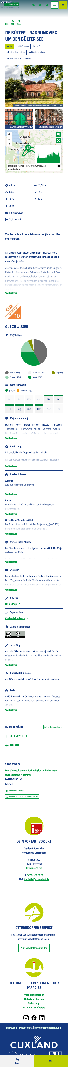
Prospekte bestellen (34, 995)
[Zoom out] (9, 139)
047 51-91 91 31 (35, 875)
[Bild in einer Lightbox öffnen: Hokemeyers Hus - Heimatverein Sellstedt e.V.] (19, 119)
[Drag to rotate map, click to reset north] (9, 144)
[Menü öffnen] (54, 5)
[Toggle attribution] (59, 166)
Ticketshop (34, 1003)
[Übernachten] (63, 5)
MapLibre (12, 165)
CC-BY (60, 105)
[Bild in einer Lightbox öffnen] (13, 311)
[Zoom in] (9, 134)
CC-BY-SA (29, 127)
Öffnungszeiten (34, 868)
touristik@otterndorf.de (36, 879)
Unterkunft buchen (34, 999)
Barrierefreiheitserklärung (47, 1027)
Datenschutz (26, 1027)
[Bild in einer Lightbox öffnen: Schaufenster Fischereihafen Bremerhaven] (49, 119)
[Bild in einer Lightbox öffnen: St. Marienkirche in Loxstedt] (34, 86)
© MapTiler (23, 165)
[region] (34, 151)
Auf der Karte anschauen (53, 727)
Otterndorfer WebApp (34, 1007)
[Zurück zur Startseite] (10, 4)
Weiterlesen (11, 293)
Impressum (11, 1027)
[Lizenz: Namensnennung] (15, 637)
